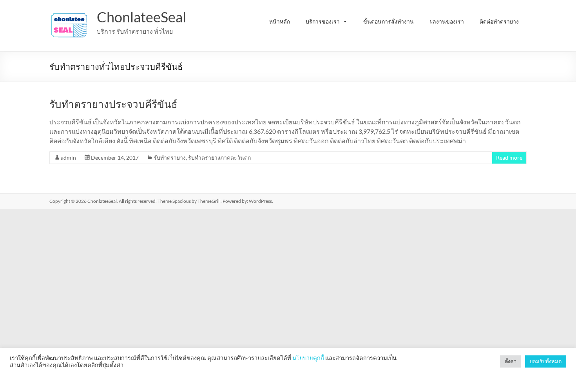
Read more (509, 157)
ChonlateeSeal (141, 16)
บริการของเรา (323, 21)
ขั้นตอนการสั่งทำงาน (388, 21)
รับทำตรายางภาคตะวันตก (219, 157)
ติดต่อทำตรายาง (499, 21)
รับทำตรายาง (170, 157)
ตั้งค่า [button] (510, 361)
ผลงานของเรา (446, 21)
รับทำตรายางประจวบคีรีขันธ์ (113, 104)
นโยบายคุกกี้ (308, 358)
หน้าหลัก (279, 21)
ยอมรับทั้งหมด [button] (546, 361)
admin (68, 157)
